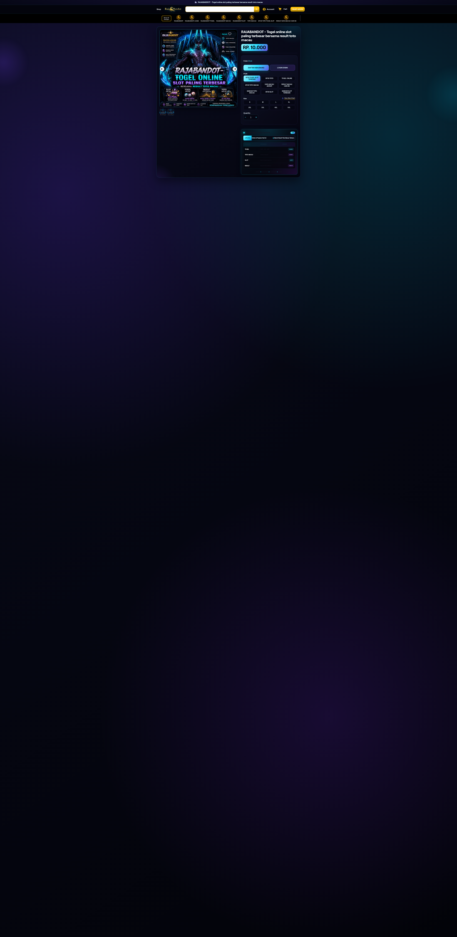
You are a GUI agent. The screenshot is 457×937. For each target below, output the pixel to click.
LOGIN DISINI (282, 68)
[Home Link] (173, 9)
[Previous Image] (163, 69)
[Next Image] (233, 69)
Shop (159, 9)
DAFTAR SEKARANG (256, 68)
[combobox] (220, 9)
